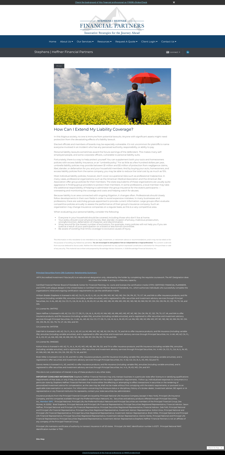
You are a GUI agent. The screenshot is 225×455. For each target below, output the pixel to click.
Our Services (84, 41)
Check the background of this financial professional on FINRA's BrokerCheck (111, 2)
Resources (103, 41)
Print (59, 66)
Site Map (40, 439)
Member (44, 401)
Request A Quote (125, 41)
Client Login (148, 41)
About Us (65, 41)
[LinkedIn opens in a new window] (187, 53)
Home (52, 41)
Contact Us (167, 41)
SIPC (51, 401)
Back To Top (214, 448)
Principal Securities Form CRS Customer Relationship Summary (66, 273)
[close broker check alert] (174, 2)
